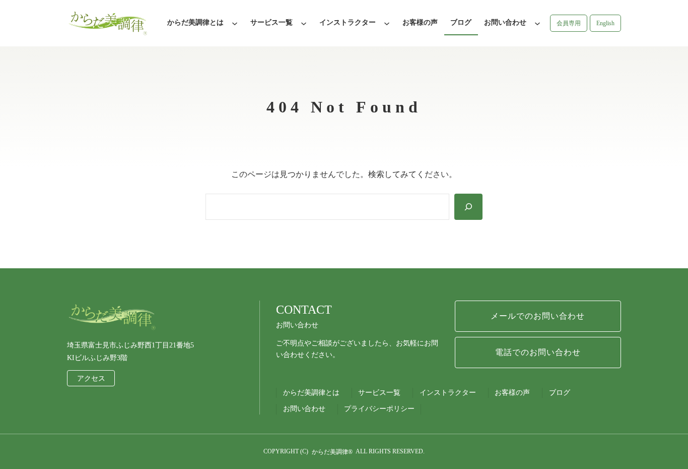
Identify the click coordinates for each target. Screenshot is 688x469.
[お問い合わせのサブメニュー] (537, 23)
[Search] (468, 207)
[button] (568, 23)
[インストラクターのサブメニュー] (387, 23)
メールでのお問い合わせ (538, 316)
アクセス (91, 378)
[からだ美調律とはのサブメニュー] (235, 23)
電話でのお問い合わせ (538, 352)
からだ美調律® (332, 451)
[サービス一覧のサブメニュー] (304, 23)
